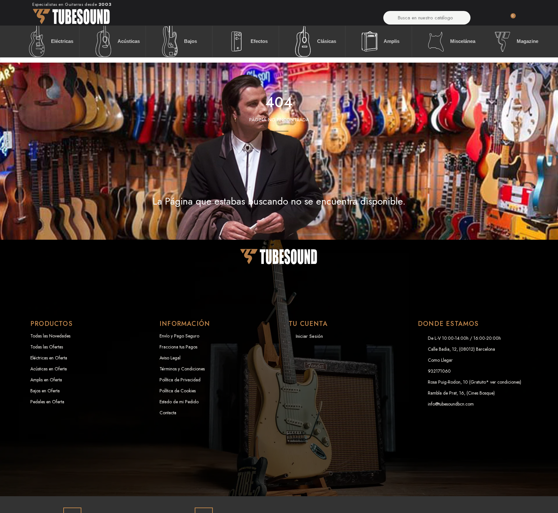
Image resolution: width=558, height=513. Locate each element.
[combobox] (427, 17)
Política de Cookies (178, 390)
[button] (509, 19)
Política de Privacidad (180, 380)
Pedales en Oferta (47, 401)
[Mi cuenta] (487, 19)
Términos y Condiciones (182, 369)
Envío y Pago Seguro (179, 336)
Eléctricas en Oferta (48, 358)
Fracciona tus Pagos (178, 347)
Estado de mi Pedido (179, 401)
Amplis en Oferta (46, 380)
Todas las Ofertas (46, 347)
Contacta (168, 412)
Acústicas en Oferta (48, 369)
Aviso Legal (170, 358)
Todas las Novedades (50, 336)
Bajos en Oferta (45, 390)
